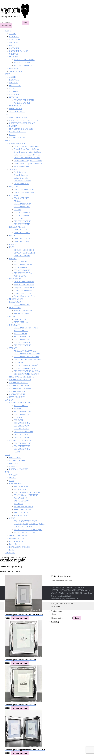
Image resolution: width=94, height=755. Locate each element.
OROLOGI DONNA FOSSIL (25, 241)
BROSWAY (13, 195)
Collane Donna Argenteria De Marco (27, 155)
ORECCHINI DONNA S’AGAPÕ (27, 371)
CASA (7, 114)
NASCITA (13, 126)
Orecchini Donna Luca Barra (24, 296)
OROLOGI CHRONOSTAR (20, 380)
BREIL (12, 247)
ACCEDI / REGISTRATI (18, 460)
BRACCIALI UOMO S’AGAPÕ (26, 357)
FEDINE (17, 452)
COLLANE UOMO (21, 215)
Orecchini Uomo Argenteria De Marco (28, 163)
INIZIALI (13, 45)
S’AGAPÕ (13, 348)
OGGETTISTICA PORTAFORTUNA (23, 120)
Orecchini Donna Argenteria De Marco (28, 161)
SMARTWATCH (15, 71)
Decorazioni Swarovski (22, 181)
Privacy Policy (14, 544)
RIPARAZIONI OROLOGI (19, 547)
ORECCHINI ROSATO (23, 273)
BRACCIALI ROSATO (23, 264)
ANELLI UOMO (20, 334)
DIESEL (12, 244)
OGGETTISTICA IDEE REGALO (22, 123)
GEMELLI (13, 89)
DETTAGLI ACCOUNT (18, 469)
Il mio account (56, 611)
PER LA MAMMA (21, 486)
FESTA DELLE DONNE (23, 509)
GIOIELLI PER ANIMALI (19, 138)
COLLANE (13, 42)
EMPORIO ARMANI (17, 227)
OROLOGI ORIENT (17, 394)
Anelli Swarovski (20, 172)
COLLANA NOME (21, 429)
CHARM (17, 210)
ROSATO (13, 259)
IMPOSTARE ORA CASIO (24, 533)
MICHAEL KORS (16, 299)
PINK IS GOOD (20, 276)
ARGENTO (9, 400)
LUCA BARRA (15, 279)
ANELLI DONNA (21, 331)
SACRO (12, 135)
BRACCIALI (14, 37)
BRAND (8, 140)
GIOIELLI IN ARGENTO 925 (20, 403)
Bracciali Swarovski (21, 175)
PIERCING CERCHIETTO (24, 60)
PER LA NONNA (20, 498)
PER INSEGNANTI (21, 489)
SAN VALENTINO (21, 501)
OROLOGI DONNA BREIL (24, 253)
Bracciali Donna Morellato (23, 311)
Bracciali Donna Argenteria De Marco (27, 149)
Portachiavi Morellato (21, 313)
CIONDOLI (18, 362)
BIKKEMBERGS (16, 302)
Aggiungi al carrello (20, 618)
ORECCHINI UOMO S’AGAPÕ (26, 374)
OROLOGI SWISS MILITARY (21, 388)
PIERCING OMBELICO (23, 65)
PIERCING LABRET (22, 63)
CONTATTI (13, 475)
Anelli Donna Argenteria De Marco (26, 146)
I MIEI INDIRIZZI (16, 463)
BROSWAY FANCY (21, 198)
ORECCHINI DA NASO (18, 51)
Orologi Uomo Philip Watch (24, 192)
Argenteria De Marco (17, 143)
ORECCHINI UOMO (22, 224)
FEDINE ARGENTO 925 (23, 507)
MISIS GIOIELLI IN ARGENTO (21, 377)
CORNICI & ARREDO (18, 117)
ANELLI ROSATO (21, 262)
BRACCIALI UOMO (22, 207)
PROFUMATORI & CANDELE (21, 129)
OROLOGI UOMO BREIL (24, 250)
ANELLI (12, 34)
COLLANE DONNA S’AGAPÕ (26, 365)
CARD (11, 481)
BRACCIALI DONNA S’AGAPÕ (27, 354)
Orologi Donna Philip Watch (24, 189)
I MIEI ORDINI (15, 458)
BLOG (11, 550)
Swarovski (13, 169)
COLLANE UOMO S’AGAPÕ (25, 368)
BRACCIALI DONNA (22, 204)
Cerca (26, 23)
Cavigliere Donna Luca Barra (24, 287)
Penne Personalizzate (21, 166)
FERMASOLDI (15, 86)
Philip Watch (13, 187)
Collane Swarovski (21, 178)
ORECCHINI (14, 48)
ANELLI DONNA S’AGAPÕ (25, 351)
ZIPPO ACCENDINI (17, 112)
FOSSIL (12, 236)
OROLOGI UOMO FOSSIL (24, 238)
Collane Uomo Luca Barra (23, 293)
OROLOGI (13, 54)
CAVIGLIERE (14, 39)
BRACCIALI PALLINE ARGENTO (27, 492)
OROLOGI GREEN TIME (19, 385)
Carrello (55, 622)
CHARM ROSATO (21, 267)
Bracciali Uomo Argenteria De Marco (27, 152)
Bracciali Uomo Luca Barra (24, 285)
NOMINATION (15, 325)
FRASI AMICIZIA (21, 512)
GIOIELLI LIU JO (21, 322)
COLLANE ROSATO (22, 270)
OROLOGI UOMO (21, 230)
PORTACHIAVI (15, 68)
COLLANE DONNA (22, 212)
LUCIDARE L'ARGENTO (24, 527)
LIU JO (12, 316)
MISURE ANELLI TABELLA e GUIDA (29, 524)
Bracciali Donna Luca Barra (24, 282)
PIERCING (13, 57)
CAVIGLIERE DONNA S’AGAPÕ (27, 360)
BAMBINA (18, 409)
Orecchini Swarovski (21, 184)
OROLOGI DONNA (22, 233)
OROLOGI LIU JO (21, 319)
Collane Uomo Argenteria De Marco (27, 158)
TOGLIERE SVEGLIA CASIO (25, 521)
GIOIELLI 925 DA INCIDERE (21, 440)
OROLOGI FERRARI (17, 391)
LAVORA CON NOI (17, 541)
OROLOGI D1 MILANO (18, 383)
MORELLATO (15, 308)
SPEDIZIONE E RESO (18, 535)
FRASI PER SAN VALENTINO (26, 495)
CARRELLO (14, 466)
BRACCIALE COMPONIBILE (26, 328)
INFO (7, 472)
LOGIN (7, 455)
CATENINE (18, 417)
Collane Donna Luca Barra (23, 290)
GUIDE (12, 518)
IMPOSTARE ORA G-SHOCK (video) (28, 530)
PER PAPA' (18, 504)
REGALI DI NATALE (17, 132)
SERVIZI (12, 478)
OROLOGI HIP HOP (22, 256)
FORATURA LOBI (16, 538)
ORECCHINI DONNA (22, 221)
